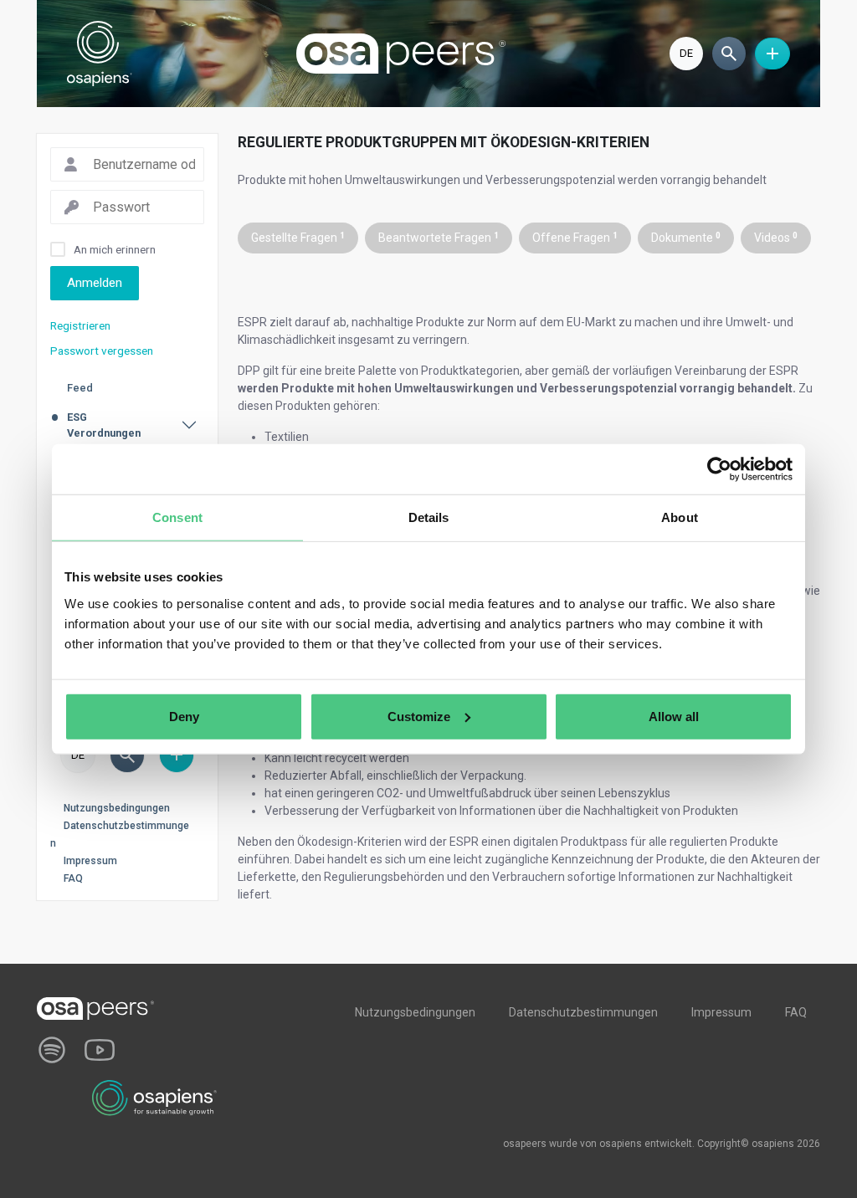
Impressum (90, 861)
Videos (776, 237)
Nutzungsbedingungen (117, 808)
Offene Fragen (575, 237)
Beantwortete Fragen (438, 237)
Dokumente (686, 237)
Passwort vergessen (101, 350)
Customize (418, 716)
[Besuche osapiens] (155, 1096)
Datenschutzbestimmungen (583, 1012)
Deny (184, 716)
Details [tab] (428, 517)
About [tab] (679, 517)
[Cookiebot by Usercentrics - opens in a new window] (719, 469)
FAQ (73, 878)
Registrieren (80, 325)
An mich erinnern (115, 249)
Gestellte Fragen (298, 237)
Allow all (674, 716)
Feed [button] (80, 387)
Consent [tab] (177, 517)
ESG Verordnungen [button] (104, 425)
